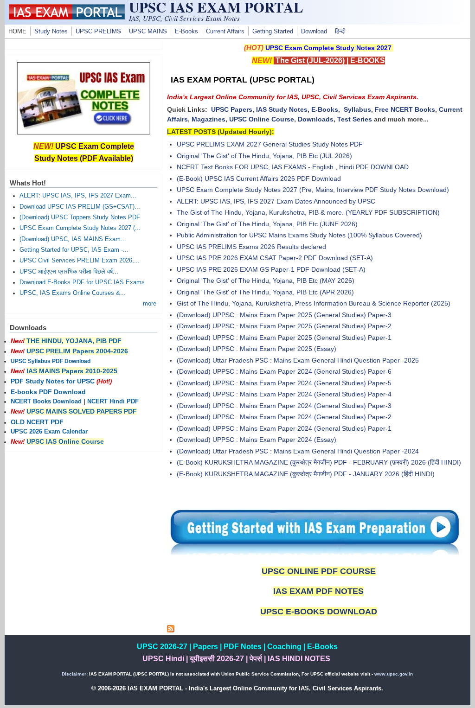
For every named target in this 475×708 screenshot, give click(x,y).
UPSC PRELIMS (98, 31)
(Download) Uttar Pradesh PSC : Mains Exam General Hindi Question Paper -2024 (298, 451)
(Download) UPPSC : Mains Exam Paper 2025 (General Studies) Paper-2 (284, 326)
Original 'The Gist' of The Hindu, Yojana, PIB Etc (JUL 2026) (264, 155)
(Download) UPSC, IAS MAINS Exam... (72, 239)
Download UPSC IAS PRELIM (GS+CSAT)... (79, 207)
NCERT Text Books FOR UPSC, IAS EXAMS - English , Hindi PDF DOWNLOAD (293, 167)
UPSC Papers (231, 109)
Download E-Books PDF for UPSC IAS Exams (82, 282)
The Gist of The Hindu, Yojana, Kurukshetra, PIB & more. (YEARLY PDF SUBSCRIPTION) (308, 212)
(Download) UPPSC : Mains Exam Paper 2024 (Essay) (256, 439)
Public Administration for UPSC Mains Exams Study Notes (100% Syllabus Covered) (299, 235)
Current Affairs (225, 31)
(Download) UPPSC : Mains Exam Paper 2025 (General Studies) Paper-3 (284, 315)
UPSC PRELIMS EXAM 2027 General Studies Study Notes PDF (270, 144)
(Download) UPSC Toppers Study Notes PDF (79, 217)
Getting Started (272, 31)
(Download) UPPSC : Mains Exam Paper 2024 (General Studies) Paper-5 (284, 383)
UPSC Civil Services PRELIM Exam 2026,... (79, 260)
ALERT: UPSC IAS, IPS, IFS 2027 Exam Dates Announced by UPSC (276, 201)
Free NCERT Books (405, 109)
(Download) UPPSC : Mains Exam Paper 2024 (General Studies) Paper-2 (284, 417)
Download (314, 31)
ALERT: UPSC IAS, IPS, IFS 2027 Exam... (77, 195)
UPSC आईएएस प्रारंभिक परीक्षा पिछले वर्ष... (68, 271)
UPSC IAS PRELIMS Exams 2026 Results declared (251, 246)
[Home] (67, 17)
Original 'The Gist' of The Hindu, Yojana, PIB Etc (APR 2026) (265, 292)
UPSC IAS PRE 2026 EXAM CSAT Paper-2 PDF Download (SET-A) (275, 258)
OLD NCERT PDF (37, 422)
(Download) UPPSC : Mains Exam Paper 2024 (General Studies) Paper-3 (284, 405)
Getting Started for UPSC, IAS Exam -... (73, 250)
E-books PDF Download (48, 391)
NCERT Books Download (46, 401)
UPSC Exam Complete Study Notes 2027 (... (80, 228)
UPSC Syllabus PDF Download (50, 361)
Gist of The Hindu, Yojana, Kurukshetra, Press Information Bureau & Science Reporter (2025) (313, 303)
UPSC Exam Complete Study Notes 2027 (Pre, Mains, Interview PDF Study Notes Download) (313, 189)
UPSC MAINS (148, 31)
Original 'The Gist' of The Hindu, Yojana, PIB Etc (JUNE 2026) (267, 224)
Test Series (354, 119)
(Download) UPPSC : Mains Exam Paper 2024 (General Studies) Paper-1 (284, 428)
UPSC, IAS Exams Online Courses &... (72, 293)
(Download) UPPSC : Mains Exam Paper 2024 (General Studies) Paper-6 (284, 371)
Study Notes (51, 31)
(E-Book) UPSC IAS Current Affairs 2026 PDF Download (259, 178)
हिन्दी (340, 31)
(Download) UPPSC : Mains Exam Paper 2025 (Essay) (256, 348)
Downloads (316, 119)
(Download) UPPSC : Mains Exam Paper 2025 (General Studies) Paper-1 (284, 337)
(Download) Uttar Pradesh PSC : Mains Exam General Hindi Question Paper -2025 (298, 360)
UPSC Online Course (261, 119)
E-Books (186, 31)
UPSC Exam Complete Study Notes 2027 (328, 47)
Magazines (208, 119)
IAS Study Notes (282, 109)
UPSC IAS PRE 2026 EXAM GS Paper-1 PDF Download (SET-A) (271, 269)
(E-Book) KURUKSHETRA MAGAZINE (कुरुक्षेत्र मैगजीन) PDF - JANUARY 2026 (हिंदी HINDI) (306, 474)
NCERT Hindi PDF (113, 401)
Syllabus (357, 109)
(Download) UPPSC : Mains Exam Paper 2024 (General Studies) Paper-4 (284, 394)
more (149, 303)
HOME (17, 31)
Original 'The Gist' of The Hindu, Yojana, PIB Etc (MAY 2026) (265, 280)
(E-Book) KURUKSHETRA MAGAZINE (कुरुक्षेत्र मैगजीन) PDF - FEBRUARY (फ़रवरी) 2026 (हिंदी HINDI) (319, 462)
